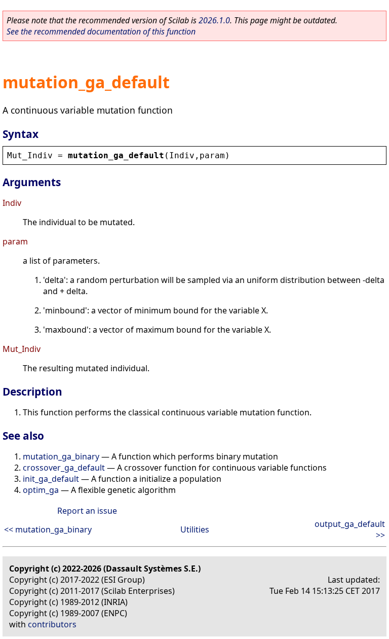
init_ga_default (51, 478)
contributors (52, 624)
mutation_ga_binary (61, 456)
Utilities (194, 529)
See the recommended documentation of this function (101, 31)
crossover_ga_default (64, 467)
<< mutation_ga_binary (48, 529)
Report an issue (87, 510)
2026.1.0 (214, 20)
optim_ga (41, 489)
